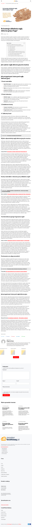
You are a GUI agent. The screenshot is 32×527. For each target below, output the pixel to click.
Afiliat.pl (19, 524)
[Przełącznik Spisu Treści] (24, 43)
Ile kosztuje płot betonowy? (5, 408)
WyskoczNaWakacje (4, 472)
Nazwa (4, 380)
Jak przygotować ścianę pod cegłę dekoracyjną (16, 55)
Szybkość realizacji (13, 348)
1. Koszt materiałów (12, 46)
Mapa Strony (3, 470)
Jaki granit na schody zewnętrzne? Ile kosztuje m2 (17, 151)
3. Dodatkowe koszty (12, 49)
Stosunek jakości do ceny (3, 348)
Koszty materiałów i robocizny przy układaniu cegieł (17, 52)
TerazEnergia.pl (3, 519)
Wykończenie (7, 25)
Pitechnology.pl (9, 524)
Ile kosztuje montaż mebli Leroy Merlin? (23, 408)
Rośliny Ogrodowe (3, 515)
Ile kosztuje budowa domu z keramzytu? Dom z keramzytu (19, 194)
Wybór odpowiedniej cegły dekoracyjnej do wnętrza (17, 51)
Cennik (2, 510)
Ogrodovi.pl (2, 517)
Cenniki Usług (3, 25)
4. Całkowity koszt (11, 50)
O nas (2, 463)
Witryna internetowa (6, 386)
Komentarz (5, 369)
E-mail (18, 380)
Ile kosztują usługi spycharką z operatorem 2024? (7, 424)
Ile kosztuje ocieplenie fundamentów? (23, 424)
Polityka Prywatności (4, 476)
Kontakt (2, 465)
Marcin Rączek (3, 489)
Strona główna (3, 3)
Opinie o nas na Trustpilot (4, 504)
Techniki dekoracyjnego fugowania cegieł (15, 53)
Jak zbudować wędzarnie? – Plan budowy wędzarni (18, 318)
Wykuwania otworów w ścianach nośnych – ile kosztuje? (18, 240)
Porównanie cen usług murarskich (14, 54)
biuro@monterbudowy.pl (4, 446)
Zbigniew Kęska (10, 341)
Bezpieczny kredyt (3, 513)
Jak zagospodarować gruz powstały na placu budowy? (16, 271)
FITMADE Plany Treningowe (5, 474)
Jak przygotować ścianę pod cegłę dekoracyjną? (15, 45)
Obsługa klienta (23, 348)
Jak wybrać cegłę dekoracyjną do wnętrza (14, 44)
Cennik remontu (3, 512)
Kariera (2, 467)
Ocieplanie (24, 421)
